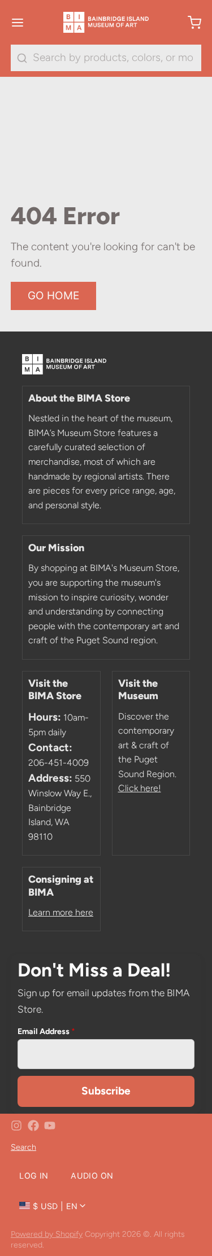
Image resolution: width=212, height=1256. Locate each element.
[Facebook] (33, 1125)
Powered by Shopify (47, 1234)
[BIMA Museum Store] (106, 23)
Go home (54, 295)
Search (23, 1147)
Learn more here (60, 912)
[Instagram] (16, 1125)
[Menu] (23, 22)
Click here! (139, 788)
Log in (33, 1175)
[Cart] (189, 22)
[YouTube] (49, 1125)
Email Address (46, 1031)
